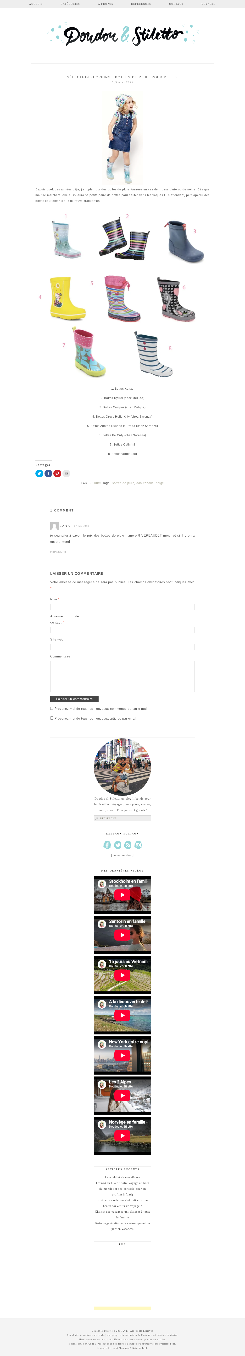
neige (160, 483)
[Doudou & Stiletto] (122, 36)
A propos (105, 4)
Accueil (36, 4)
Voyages (208, 4)
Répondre (58, 551)
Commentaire (60, 656)
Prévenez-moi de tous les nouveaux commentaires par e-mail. (102, 708)
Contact (176, 4)
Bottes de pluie (123, 483)
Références (141, 4)
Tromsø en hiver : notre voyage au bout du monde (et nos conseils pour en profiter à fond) (122, 1188)
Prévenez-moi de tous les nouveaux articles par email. (96, 718)
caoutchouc (145, 483)
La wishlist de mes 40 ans (122, 1177)
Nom (55, 599)
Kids (97, 483)
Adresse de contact (64, 619)
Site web (56, 639)
